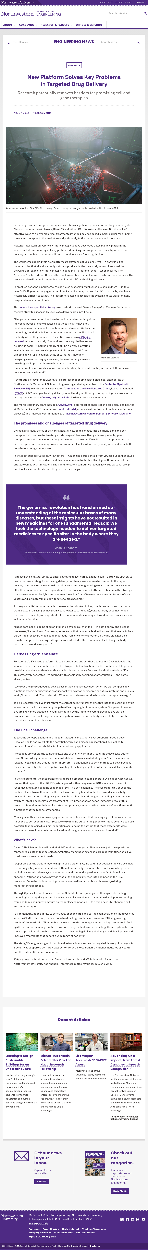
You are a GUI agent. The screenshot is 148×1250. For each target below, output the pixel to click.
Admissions (34, 1229)
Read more (119, 1191)
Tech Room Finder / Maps (94, 1229)
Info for (140, 2)
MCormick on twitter (121, 1219)
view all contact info (38, 1223)
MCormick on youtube (143, 1219)
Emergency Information (40, 1233)
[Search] (145, 13)
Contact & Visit (123, 2)
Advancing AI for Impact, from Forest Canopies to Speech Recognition (125, 1062)
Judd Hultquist (67, 409)
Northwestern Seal (15, 1222)
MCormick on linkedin (132, 1219)
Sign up (41, 1181)
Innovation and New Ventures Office (88, 388)
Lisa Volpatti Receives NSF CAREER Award (91, 1060)
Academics (26, 25)
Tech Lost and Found (85, 1233)
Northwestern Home (63, 1233)
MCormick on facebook (127, 1219)
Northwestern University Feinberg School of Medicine (98, 413)
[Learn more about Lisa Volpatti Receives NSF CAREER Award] (91, 1042)
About (7, 25)
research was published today (37, 307)
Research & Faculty (55, 25)
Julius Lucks (64, 405)
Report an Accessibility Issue (42, 1237)
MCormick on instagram (138, 1219)
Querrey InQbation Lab (55, 397)
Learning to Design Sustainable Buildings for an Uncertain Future (19, 1062)
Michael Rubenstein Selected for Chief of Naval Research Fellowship (55, 1062)
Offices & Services (89, 25)
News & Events (106, 2)
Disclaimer (95, 1246)
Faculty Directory (50, 1229)
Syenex (18, 393)
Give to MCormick (70, 1229)
